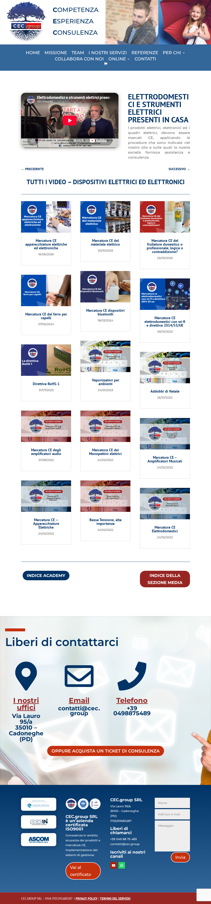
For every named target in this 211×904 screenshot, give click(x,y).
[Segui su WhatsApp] (121, 865)
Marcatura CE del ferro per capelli (46, 316)
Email (79, 700)
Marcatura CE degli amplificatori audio (46, 452)
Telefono (132, 700)
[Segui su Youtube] (113, 865)
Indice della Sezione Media (165, 579)
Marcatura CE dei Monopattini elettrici (105, 452)
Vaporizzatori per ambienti (105, 382)
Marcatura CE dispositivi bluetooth (105, 312)
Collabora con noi (79, 59)
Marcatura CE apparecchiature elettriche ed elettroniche (46, 244)
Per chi (172, 53)
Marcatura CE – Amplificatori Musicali (165, 459)
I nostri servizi (108, 53)
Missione (56, 53)
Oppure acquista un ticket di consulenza (106, 751)
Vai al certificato (80, 871)
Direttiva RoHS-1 (46, 383)
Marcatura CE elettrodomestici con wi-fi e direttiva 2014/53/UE (164, 321)
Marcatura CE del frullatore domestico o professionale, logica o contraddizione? (165, 246)
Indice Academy (46, 575)
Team (78, 53)
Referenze (144, 53)
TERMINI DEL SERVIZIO (115, 898)
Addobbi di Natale (164, 391)
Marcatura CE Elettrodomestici (165, 529)
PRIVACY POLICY (86, 898)
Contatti (145, 59)
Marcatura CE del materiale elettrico (105, 242)
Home (33, 53)
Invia (180, 857)
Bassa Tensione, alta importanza (105, 521)
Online (117, 59)
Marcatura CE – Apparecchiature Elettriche (46, 523)
